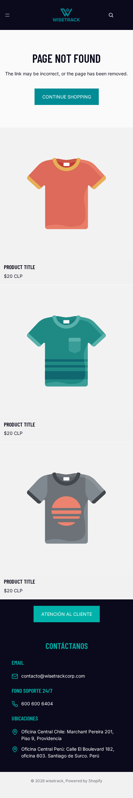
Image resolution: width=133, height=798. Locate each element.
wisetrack (55, 780)
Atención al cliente (66, 614)
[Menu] (7, 15)
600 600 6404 (37, 703)
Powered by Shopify (84, 780)
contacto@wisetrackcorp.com (53, 676)
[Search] (111, 15)
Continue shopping (66, 96)
